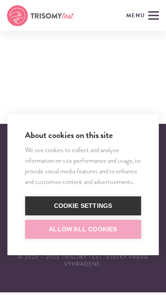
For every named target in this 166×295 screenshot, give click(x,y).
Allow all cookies (83, 229)
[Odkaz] (40, 15)
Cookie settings (83, 206)
